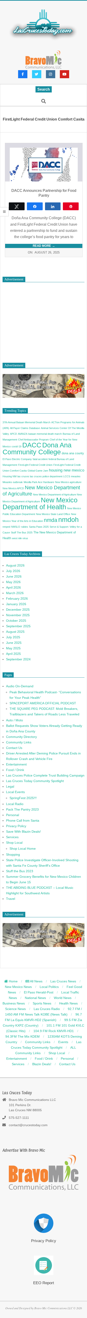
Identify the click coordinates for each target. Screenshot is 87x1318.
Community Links (18, 742)
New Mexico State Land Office (53, 514)
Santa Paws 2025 (39, 526)
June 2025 (14, 643)
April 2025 (13, 654)
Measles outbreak (13, 482)
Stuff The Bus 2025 (21, 532)
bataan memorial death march (45, 433)
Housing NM (9, 476)
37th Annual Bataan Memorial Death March (26, 422)
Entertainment (16, 764)
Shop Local (14, 842)
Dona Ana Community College (37, 448)
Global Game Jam (38, 470)
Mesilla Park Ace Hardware (39, 482)
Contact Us (14, 748)
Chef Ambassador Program (33, 439)
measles (76, 476)
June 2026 (14, 576)
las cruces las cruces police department (39, 476)
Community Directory (21, 737)
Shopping (13, 854)
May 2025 (13, 648)
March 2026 (15, 593)
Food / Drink (15, 770)
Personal (12, 815)
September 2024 (18, 659)
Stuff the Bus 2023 (19, 871)
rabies (24, 526)
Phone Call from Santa (22, 820)
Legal (10, 786)
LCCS (66, 476)
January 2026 (16, 604)
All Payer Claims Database (25, 428)
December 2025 (18, 609)
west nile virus (20, 538)
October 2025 (16, 620)
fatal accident (40, 459)
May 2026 (13, 582)
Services (12, 837)
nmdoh (68, 519)
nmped (6, 526)
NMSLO (15, 526)
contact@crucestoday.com (28, 1125)
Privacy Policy (16, 826)
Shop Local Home (23, 848)
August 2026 (15, 565)
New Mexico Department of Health (40, 503)
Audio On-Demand (19, 686)
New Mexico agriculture (68, 482)
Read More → (44, 245)
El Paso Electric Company (17, 459)
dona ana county (73, 453)
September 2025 (18, 626)
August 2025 (15, 631)
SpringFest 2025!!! (23, 798)
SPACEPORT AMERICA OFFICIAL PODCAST (43, 703)
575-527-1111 (19, 1117)
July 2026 (13, 571)
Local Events (15, 792)
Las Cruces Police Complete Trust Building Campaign (45, 775)
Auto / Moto (14, 720)
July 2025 (13, 637)
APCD (13, 433)
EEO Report (43, 1283)
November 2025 (18, 615)
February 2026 (17, 598)
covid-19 (16, 446)
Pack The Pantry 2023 (22, 809)
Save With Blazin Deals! (23, 831)
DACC (31, 445)
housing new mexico (66, 470)
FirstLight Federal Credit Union (35, 464)
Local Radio (14, 804)
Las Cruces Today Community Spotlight (35, 781)
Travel (10, 899)
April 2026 (13, 587)
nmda (50, 520)
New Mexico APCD (13, 488)
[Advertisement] (43, 320)
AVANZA (22, 433)
